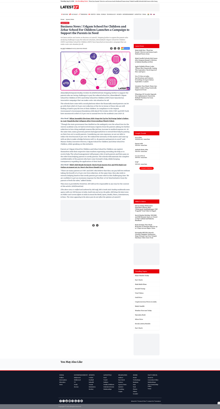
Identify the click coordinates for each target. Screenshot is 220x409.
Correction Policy (153, 380)
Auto (134, 384)
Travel (105, 380)
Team (149, 388)
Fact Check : (153, 375)
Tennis (91, 384)
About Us (150, 377)
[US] (151, 14)
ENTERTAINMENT (128, 14)
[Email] (81, 401)
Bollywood (77, 377)
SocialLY (135, 394)
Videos (135, 391)
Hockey (91, 389)
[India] (148, 14)
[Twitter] (63, 401)
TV (75, 382)
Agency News (122, 384)
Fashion (105, 382)
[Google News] (78, 401)
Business (135, 382)
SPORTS (119, 14)
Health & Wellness (108, 384)
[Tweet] (97, 225)
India (61, 375)
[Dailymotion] (66, 401)
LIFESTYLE (137, 14)
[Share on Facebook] (93, 225)
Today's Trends (146, 168)
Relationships (107, 389)
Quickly (65, 14)
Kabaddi (91, 382)
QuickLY (120, 387)
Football (91, 380)
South (76, 384)
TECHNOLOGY (111, 14)
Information (63, 380)
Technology (136, 380)
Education (62, 382)
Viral (134, 387)
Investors (158, 401)
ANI (63, 48)
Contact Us (150, 401)
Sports (92, 375)
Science (120, 382)
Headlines (122, 375)
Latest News (139, 46)
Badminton (92, 387)
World (135, 377)
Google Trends (140, 133)
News (61, 384)
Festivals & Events (108, 387)
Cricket (91, 377)
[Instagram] (72, 401)
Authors (120, 377)
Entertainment (81, 375)
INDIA (98, 14)
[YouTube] (69, 401)
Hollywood (77, 380)
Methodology (152, 382)
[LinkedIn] (75, 401)
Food (104, 377)
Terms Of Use (142, 401)
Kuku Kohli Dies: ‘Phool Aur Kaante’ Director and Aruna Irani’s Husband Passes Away (91, 1)
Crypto (93, 14)
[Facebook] (60, 401)
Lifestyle (107, 375)
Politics (61, 377)
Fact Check (121, 380)
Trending (84, 14)
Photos (135, 389)
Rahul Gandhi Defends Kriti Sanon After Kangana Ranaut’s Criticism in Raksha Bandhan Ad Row (146, 1)
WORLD (103, 14)
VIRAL (144, 14)
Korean (76, 387)
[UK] (154, 14)
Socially (74, 14)
